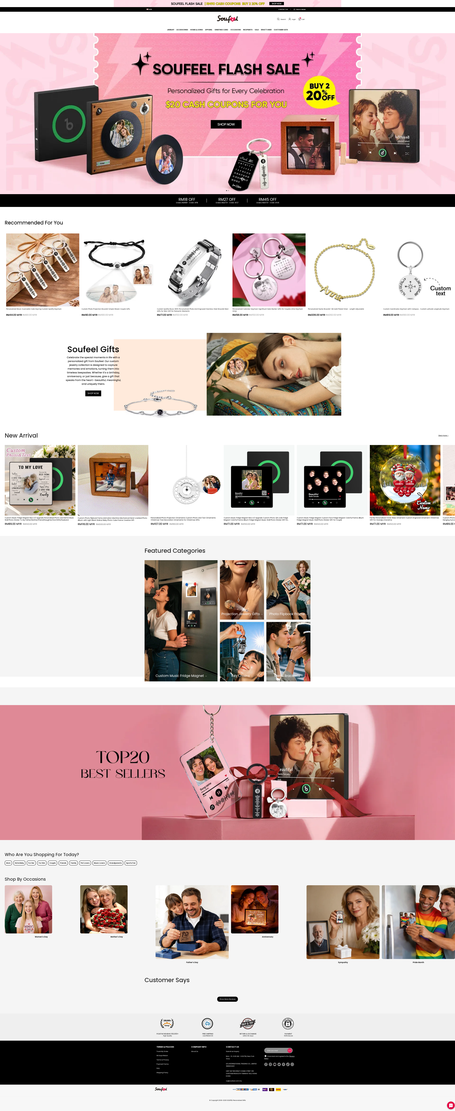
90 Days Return (162, 1055)
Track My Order (162, 1051)
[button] (281, 19)
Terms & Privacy (163, 1060)
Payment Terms (163, 1064)
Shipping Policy (162, 1072)
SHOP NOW (93, 393)
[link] (170, 30)
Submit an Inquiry (232, 1051)
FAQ (158, 1068)
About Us (194, 1051)
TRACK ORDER (301, 10)
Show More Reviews (228, 999)
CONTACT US (283, 9)
